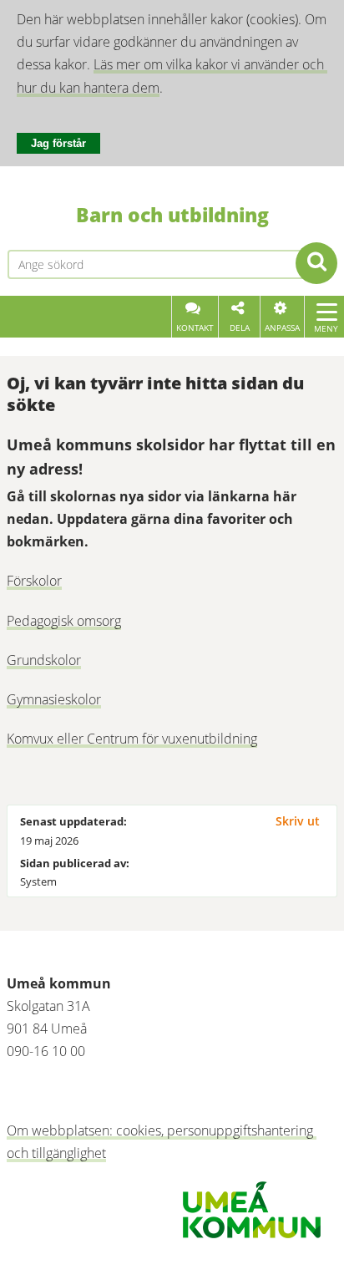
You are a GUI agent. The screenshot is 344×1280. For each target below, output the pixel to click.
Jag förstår (58, 143)
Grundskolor (44, 660)
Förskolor (34, 580)
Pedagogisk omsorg (64, 621)
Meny (326, 328)
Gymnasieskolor (54, 699)
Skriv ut (298, 821)
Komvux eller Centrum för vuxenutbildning (132, 738)
